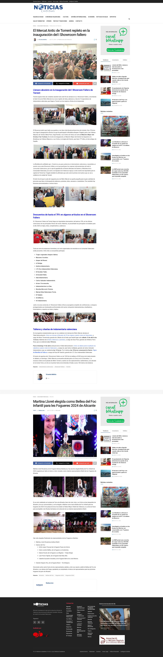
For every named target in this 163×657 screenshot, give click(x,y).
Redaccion (41, 410)
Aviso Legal (55, 1)
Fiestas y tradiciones (60, 21)
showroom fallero (59, 366)
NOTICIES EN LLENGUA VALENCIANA (91, 608)
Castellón (69, 611)
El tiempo (69, 635)
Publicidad (44, 1)
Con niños (69, 619)
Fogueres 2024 (60, 575)
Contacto (50, 1)
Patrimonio (91, 613)
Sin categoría (91, 628)
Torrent (68, 366)
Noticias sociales (102, 17)
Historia (79, 621)
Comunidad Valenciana (52, 17)
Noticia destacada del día (81, 631)
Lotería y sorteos (79, 624)
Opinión (48, 21)
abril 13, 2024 (52, 39)
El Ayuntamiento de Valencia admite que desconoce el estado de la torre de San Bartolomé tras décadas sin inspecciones (114, 623)
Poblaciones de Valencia (55, 25)
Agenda (71, 21)
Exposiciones (81, 610)
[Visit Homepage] (48, 8)
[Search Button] (129, 19)
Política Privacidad (63, 1)
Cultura (65, 17)
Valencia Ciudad (38, 17)
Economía (91, 17)
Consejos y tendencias (69, 621)
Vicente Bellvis (43, 39)
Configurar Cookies (73, 1)
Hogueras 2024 (70, 575)
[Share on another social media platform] (95, 83)
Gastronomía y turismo (81, 618)
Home (34, 25)
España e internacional (78, 17)
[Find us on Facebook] (34, 622)
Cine (67, 613)
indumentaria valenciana (46, 366)
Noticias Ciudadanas (60, 651)
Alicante (52, 396)
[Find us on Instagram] (42, 622)
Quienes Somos (37, 1)
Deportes (113, 17)
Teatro (90, 631)
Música (79, 627)
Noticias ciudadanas (42, 651)
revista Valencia (90, 622)
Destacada (69, 629)
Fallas (78, 612)
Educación (69, 633)
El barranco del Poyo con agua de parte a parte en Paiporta (119, 101)
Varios (89, 636)
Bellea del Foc (50, 575)
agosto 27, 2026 (107, 134)
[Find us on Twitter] (38, 622)
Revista (90, 619)
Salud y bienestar (39, 21)
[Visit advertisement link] (115, 40)
